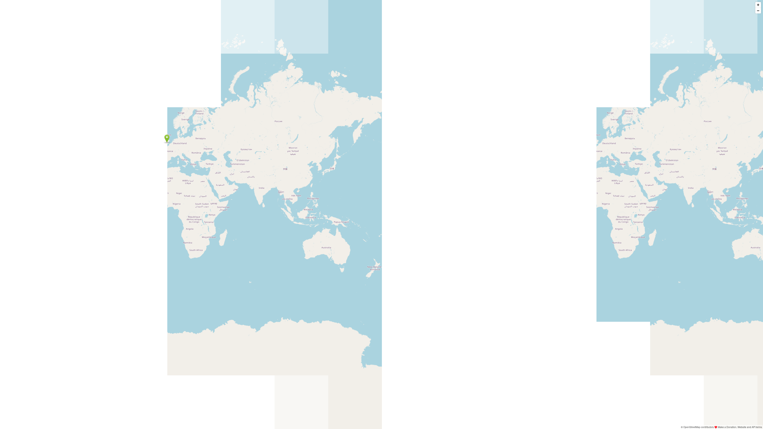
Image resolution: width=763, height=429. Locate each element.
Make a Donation (727, 427)
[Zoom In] (758, 5)
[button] (167, 139)
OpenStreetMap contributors (698, 427)
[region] (381, 214)
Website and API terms (750, 427)
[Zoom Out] (758, 11)
